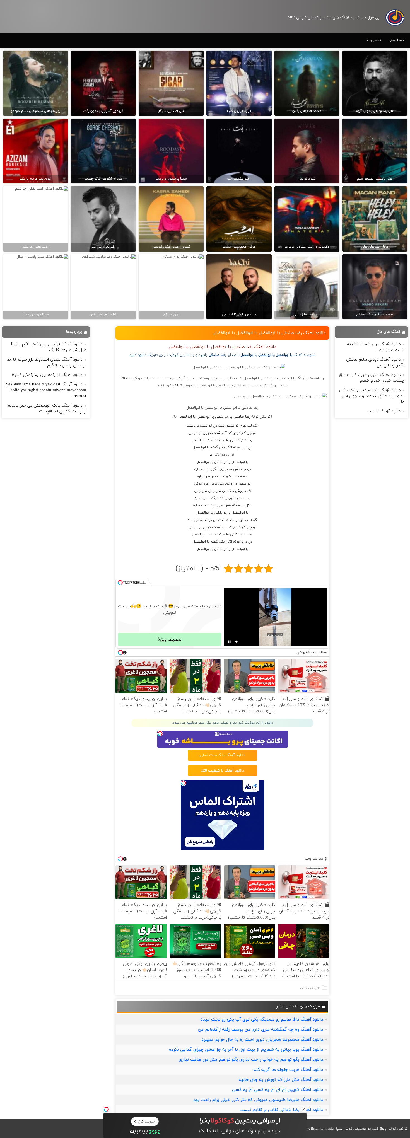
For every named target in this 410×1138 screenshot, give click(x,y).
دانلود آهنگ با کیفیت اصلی (222, 755)
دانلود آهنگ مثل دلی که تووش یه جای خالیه (281, 1080)
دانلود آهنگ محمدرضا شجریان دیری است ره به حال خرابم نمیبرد (262, 1039)
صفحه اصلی (397, 40)
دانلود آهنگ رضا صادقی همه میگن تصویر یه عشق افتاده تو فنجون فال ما (371, 396)
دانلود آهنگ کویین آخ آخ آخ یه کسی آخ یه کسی (277, 1090)
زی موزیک (222, 454)
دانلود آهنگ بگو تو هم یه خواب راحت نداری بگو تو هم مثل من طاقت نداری (251, 1060)
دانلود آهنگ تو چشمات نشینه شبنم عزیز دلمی (375, 347)
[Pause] (229, 641)
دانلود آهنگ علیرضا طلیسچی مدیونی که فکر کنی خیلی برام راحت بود (258, 1100)
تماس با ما (373, 40)
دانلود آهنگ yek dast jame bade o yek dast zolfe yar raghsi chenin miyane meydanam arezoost (46, 390)
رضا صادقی (217, 354)
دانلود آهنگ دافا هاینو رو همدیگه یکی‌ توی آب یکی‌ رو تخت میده (262, 1019)
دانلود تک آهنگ (310, 988)
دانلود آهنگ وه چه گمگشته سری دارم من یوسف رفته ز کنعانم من (260, 1029)
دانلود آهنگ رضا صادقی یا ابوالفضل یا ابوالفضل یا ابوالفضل (270, 333)
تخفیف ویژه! (170, 639)
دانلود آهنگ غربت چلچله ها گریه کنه (288, 1070)
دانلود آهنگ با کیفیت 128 (222, 770)
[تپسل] (106, 1109)
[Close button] (304, 1109)
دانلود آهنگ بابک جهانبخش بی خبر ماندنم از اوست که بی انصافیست (46, 408)
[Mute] (237, 641)
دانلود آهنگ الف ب (384, 411)
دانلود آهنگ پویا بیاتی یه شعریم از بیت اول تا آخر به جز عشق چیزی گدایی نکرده (246, 1050)
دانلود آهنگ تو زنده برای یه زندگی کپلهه (47, 375)
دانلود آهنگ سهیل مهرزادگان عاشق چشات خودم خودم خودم (371, 378)
